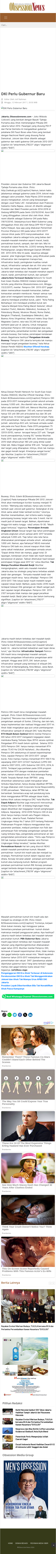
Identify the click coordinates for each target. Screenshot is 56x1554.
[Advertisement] (28, 57)
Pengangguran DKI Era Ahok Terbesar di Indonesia (27, 973)
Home (10, 1543)
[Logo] (27, 6)
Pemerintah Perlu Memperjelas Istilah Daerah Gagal (31, 1437)
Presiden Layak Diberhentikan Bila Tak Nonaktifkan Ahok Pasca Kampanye (27, 987)
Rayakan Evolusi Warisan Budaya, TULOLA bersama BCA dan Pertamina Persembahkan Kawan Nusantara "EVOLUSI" (27, 1327)
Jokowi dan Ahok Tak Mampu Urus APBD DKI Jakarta (24, 981)
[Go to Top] (53, 1545)
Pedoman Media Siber (39, 1543)
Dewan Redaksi (21, 1543)
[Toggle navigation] (5, 17)
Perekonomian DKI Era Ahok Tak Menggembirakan (26, 976)
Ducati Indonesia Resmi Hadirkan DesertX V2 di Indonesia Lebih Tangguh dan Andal (35, 1445)
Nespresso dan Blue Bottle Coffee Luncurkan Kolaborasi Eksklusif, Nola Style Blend (34, 1430)
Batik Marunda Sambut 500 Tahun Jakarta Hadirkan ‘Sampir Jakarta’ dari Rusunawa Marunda (33, 1412)
